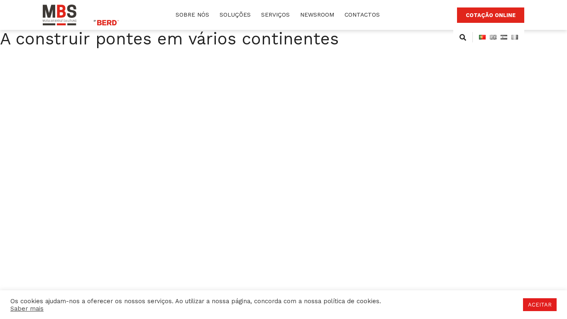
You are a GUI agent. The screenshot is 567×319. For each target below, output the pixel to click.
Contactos (362, 14)
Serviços (275, 14)
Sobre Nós (192, 14)
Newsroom (317, 14)
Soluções (235, 14)
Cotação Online (491, 15)
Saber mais (27, 308)
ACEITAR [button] (540, 305)
